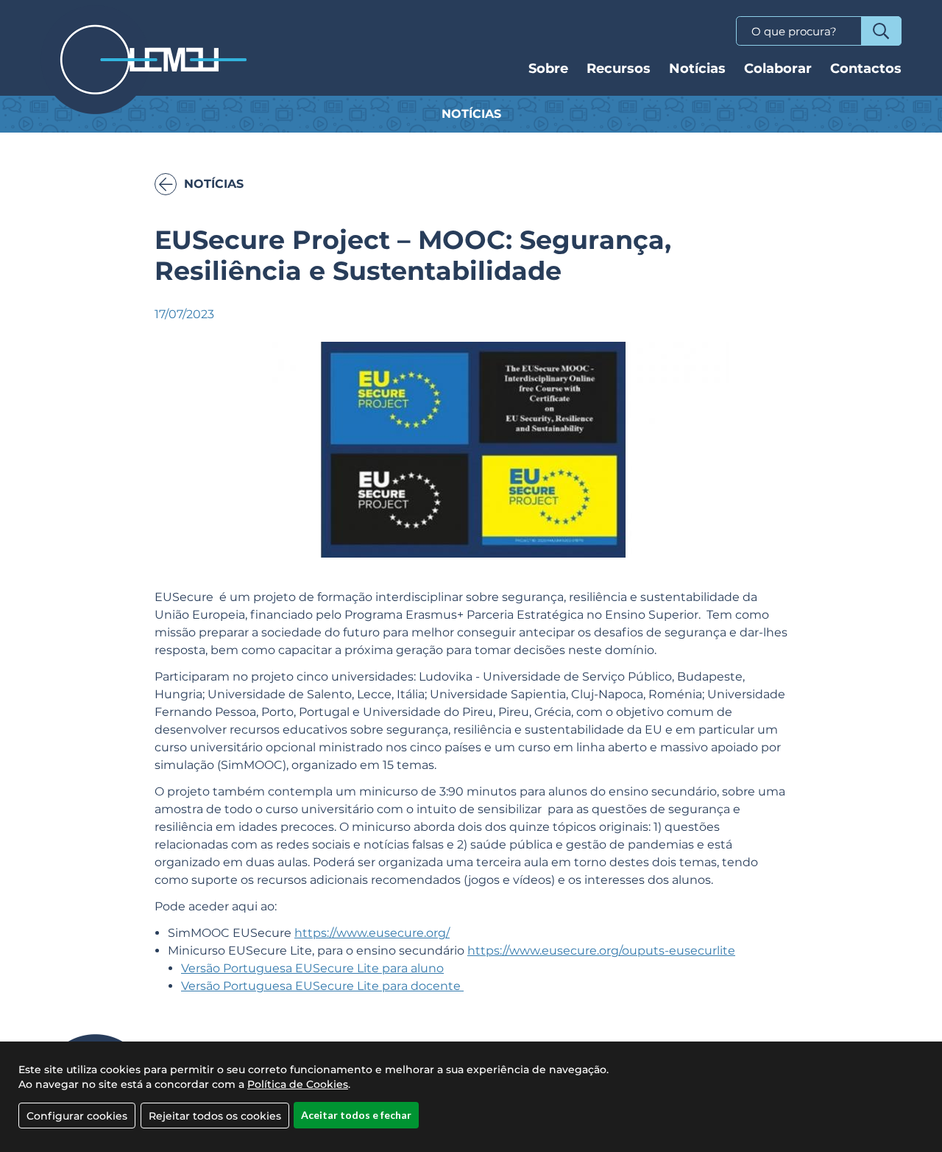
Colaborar (778, 68)
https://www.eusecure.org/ (372, 933)
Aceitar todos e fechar (356, 1115)
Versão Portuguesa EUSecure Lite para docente (322, 986)
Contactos (866, 68)
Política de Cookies (297, 1084)
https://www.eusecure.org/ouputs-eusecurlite (601, 951)
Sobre (548, 68)
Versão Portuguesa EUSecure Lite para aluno (312, 968)
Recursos (619, 68)
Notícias (697, 68)
